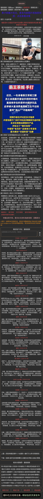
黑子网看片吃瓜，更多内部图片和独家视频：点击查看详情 (21, 14)
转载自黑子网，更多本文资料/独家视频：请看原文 (21, 218)
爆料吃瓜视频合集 (12, 495)
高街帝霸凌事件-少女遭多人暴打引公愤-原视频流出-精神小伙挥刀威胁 (24, 453)
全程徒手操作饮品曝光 (7, 215)
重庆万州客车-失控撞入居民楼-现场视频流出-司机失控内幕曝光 (22, 469)
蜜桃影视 (26, 7)
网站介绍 (16, 490)
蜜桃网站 (19, 7)
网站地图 (37, 490)
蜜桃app (11, 7)
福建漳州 (3, 212)
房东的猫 (26, 36)
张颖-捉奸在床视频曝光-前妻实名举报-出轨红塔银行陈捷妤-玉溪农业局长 (24, 458)
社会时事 (8, 19)
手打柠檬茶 (19, 212)
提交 (40, 234)
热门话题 (25, 10)
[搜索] (39, 3)
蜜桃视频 (21, 3)
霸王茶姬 (11, 212)
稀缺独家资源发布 (31, 495)
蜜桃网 (10, 10)
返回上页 (39, 19)
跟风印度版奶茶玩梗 (31, 212)
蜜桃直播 (4, 10)
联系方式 (5, 490)
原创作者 (17, 10)
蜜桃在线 (34, 7)
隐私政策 (27, 490)
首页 (2, 19)
